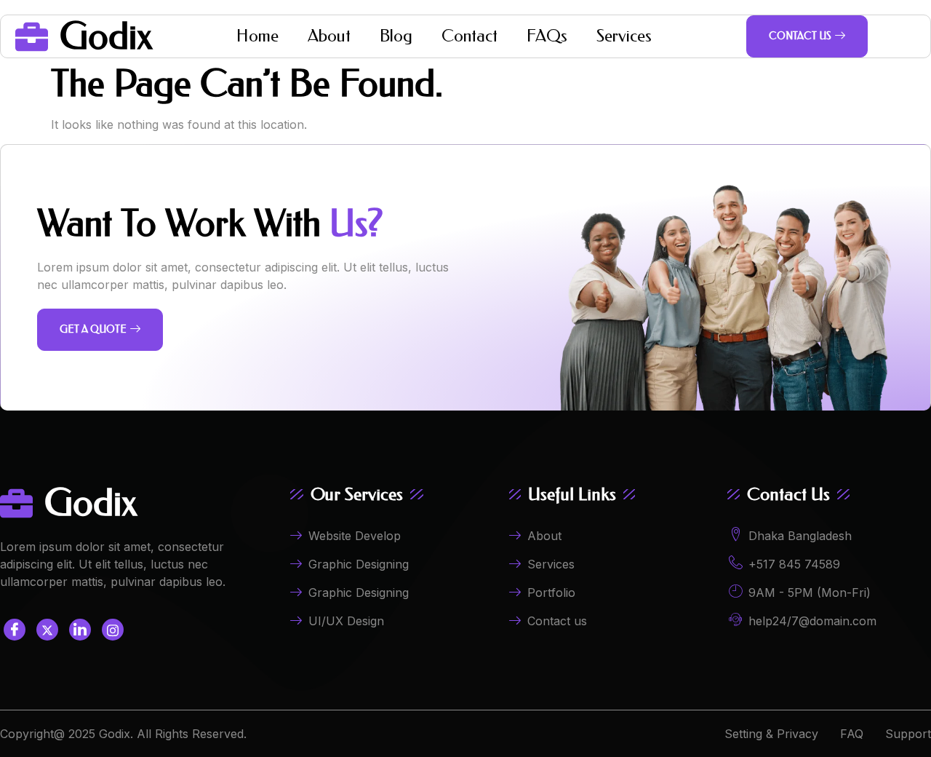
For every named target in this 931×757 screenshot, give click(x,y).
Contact (469, 36)
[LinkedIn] (80, 630)
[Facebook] (14, 630)
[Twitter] (47, 630)
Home (257, 36)
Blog (396, 36)
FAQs (547, 36)
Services (624, 36)
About (329, 36)
